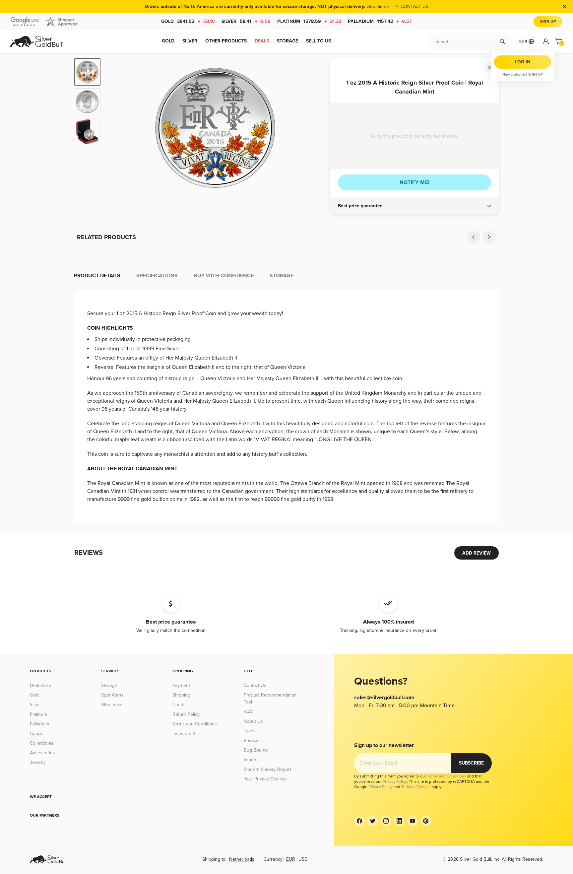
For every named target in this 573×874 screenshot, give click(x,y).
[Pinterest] (425, 821)
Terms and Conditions (194, 724)
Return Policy (186, 714)
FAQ (248, 711)
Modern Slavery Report (267, 769)
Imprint (251, 760)
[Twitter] (372, 821)
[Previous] (115, 128)
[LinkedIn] (399, 821)
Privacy (251, 740)
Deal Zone (40, 685)
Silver (246, 21)
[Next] (314, 128)
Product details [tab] (97, 275)
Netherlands (241, 859)
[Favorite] (489, 67)
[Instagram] (386, 821)
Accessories (42, 753)
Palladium (380, 21)
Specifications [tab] (157, 275)
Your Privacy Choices (265, 779)
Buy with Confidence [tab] (224, 275)
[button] (414, 206)
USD (303, 859)
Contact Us (255, 685)
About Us (253, 721)
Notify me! (415, 182)
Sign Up (548, 21)
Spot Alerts (112, 695)
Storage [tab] (281, 275)
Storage (109, 685)
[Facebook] (359, 821)
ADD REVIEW (476, 553)
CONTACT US (414, 6)
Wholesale (111, 704)
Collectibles (41, 743)
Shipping (181, 695)
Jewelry (38, 762)
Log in (522, 62)
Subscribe (471, 763)
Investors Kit (185, 733)
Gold (188, 21)
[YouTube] (412, 821)
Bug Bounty (256, 750)
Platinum (309, 21)
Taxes (250, 731)
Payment (181, 685)
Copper (37, 733)
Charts (179, 704)
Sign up (535, 74)
